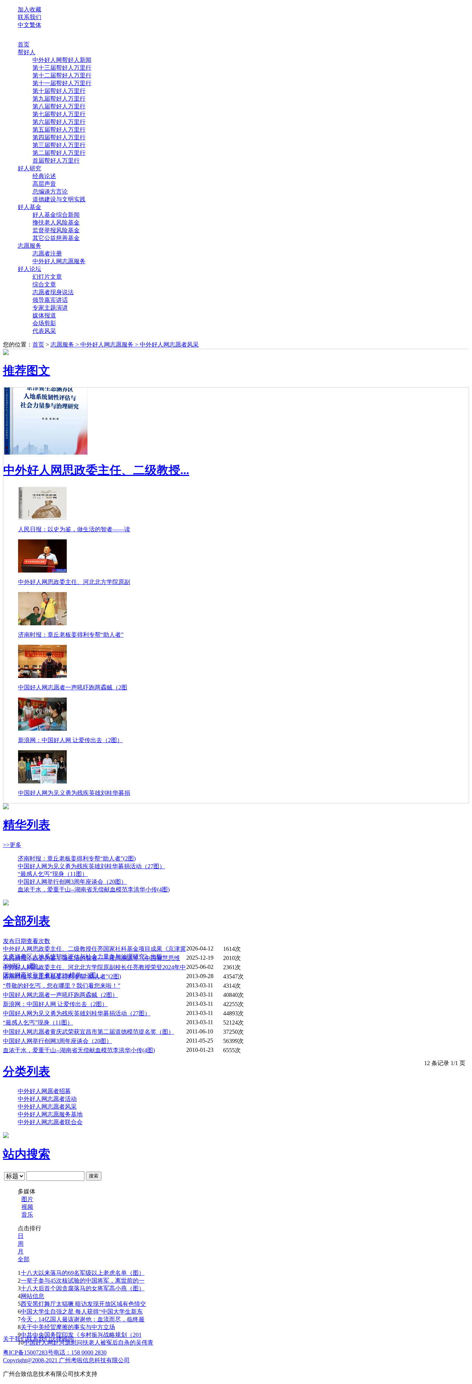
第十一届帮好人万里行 (61, 83)
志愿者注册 (47, 253)
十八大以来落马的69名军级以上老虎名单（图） (83, 1273)
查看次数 (38, 941)
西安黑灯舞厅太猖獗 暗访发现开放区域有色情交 (83, 1304)
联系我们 (29, 17)
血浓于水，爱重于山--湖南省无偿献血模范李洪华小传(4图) (94, 889)
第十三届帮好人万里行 (61, 68)
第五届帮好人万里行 (59, 129)
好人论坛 (29, 269)
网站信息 (32, 1296)
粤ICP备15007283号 (28, 1352)
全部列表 (26, 921)
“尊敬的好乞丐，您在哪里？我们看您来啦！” (61, 986)
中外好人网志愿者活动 (47, 1099)
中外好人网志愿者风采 (169, 344)
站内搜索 (26, 1154)
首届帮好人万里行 (56, 160)
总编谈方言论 (50, 191)
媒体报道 (44, 315)
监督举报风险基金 (56, 230)
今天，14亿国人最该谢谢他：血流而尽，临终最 (83, 1319)
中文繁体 (29, 25)
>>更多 (12, 845)
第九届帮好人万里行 (59, 98)
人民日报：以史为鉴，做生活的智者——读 (74, 529)
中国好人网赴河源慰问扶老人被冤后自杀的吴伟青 (88, 1342)
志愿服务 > (65, 344)
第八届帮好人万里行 (59, 106)
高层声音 (44, 184)
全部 (24, 1259)
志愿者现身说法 (53, 292)
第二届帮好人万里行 (59, 153)
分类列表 (26, 1071)
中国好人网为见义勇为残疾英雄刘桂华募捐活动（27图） (91, 866)
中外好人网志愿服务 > (110, 344)
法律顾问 (62, 1339)
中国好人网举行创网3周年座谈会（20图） (72, 882)
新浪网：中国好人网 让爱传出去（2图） (70, 740)
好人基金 (29, 207)
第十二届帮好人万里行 (61, 75)
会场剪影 (44, 323)
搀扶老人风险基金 (56, 222)
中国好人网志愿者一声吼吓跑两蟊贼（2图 (72, 687)
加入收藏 (29, 9)
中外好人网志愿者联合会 (50, 1122)
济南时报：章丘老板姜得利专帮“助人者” (71, 635)
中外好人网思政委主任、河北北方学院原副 (74, 582)
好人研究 (29, 168)
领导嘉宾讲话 (50, 300)
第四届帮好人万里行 (59, 137)
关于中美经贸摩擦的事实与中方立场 (68, 1327)
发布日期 (15, 941)
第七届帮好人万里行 (59, 114)
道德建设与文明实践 (59, 199)
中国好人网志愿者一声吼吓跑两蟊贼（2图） (60, 995)
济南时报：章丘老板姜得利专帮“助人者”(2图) (77, 858)
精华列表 (26, 824)
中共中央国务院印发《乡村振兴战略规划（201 (81, 1335)
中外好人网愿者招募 (44, 1091)
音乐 (27, 1214)
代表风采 (44, 331)
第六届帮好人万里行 (59, 122)
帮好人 (26, 52)
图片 (27, 1199)
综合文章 (44, 284)
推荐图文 (26, 370)
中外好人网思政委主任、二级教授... (96, 470)
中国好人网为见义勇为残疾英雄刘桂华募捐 (74, 793)
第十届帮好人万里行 (59, 91)
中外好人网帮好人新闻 (61, 60)
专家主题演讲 (50, 308)
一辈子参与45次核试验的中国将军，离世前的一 (83, 1280)
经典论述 (44, 176)
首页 (24, 44)
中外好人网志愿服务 (59, 261)
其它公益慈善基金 (56, 238)
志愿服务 (29, 246)
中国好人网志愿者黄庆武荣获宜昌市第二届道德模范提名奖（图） (88, 1032)
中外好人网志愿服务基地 (50, 1114)
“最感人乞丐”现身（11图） (53, 874)
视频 (27, 1207)
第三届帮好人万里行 (59, 145)
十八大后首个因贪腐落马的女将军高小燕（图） (83, 1288)
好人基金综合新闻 (56, 215)
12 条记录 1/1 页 (444, 1063)
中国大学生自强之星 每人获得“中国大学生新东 (82, 1311)
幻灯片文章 (47, 277)
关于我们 (15, 1339)
